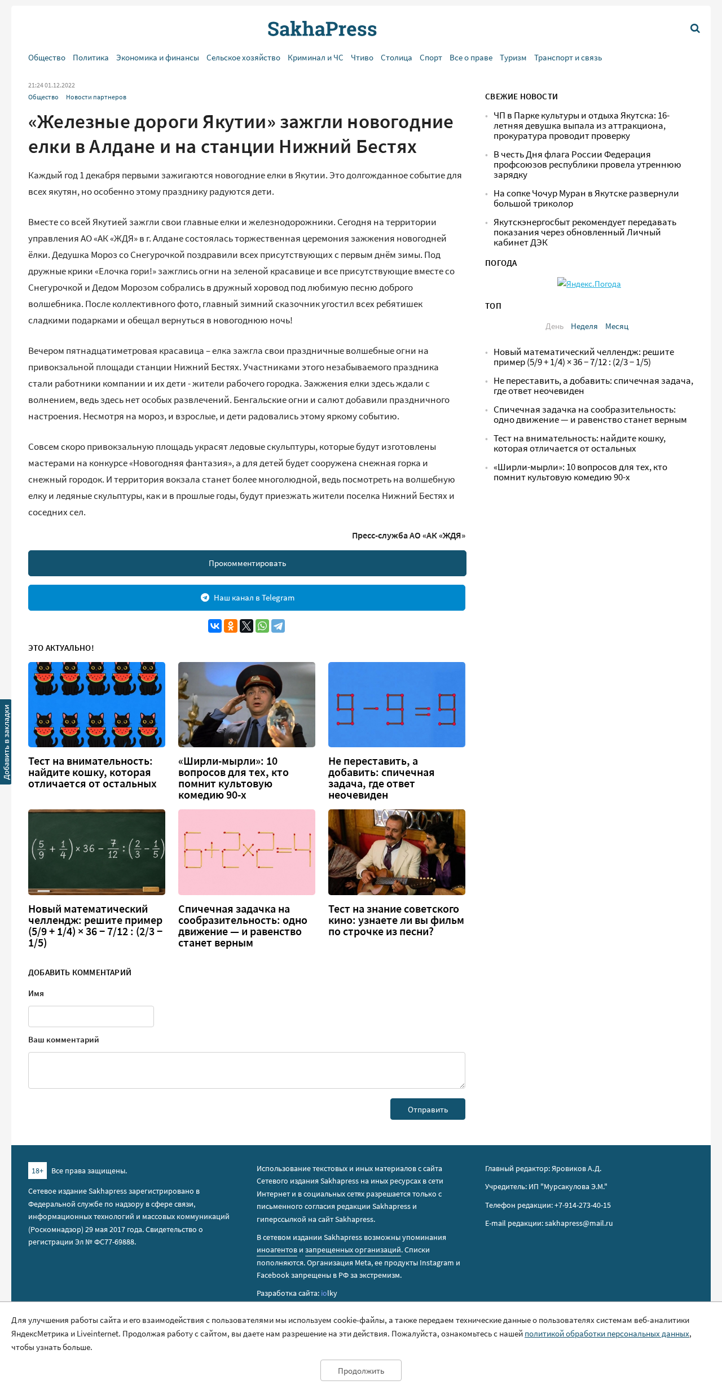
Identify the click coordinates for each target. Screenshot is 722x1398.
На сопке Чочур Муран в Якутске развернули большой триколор (586, 198)
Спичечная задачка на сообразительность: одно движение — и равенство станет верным (242, 925)
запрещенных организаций (353, 1249)
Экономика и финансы (157, 57)
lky (329, 1293)
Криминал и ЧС (316, 57)
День (554, 326)
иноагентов (277, 1249)
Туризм (513, 57)
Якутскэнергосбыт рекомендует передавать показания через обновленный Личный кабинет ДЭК (585, 232)
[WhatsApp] (262, 626)
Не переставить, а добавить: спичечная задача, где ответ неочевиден (381, 777)
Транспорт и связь (568, 57)
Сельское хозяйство (243, 57)
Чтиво (362, 57)
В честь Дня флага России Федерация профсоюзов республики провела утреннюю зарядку (587, 164)
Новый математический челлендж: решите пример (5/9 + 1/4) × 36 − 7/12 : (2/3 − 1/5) (95, 925)
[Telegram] (278, 626)
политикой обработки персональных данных (607, 1333)
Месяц (616, 326)
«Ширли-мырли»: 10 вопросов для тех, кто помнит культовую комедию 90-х (233, 777)
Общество (46, 57)
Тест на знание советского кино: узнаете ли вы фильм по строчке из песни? (396, 920)
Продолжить (361, 1370)
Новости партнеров (96, 97)
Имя (36, 993)
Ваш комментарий (63, 1039)
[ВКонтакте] (215, 626)
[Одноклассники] (230, 626)
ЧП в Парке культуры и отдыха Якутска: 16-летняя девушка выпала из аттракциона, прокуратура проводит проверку (582, 125)
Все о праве (471, 57)
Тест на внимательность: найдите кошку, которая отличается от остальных (92, 772)
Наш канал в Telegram (254, 597)
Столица (396, 57)
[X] (246, 626)
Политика (91, 57)
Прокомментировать (247, 563)
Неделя (584, 326)
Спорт (431, 57)
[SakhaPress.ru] (6, 743)
